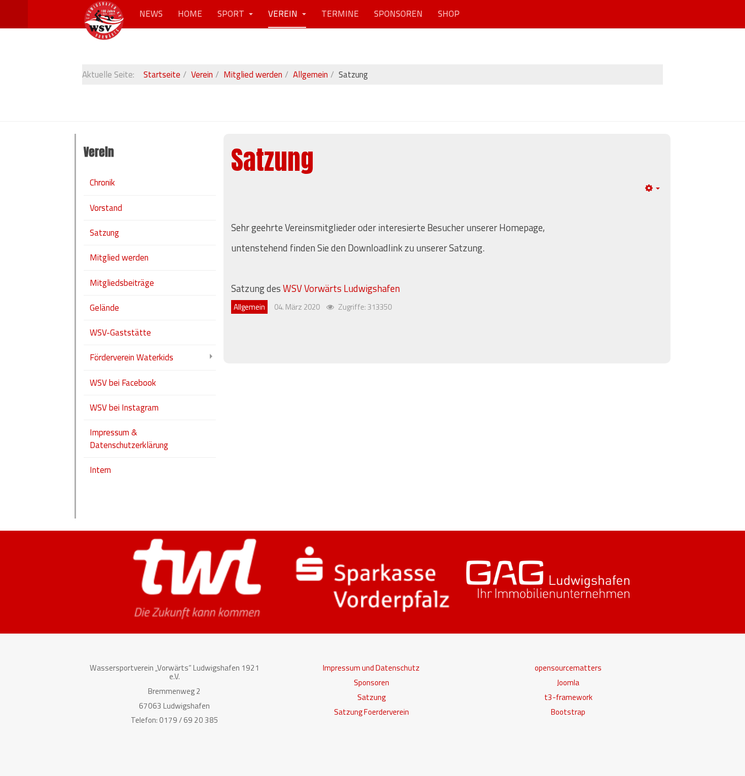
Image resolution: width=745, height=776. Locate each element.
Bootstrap (568, 712)
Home (190, 13)
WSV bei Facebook (123, 382)
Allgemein (310, 74)
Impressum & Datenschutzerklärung (129, 438)
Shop (449, 13)
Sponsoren (398, 13)
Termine (340, 13)
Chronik (102, 182)
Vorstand (106, 207)
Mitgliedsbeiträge (122, 282)
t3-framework (568, 697)
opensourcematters (568, 668)
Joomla (568, 682)
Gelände (104, 307)
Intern (100, 469)
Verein (284, 13)
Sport (231, 13)
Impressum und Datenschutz (371, 668)
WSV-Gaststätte (120, 332)
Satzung (272, 159)
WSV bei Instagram (124, 407)
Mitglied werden (253, 74)
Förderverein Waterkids (131, 357)
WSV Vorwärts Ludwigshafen (341, 288)
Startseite (161, 74)
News (151, 13)
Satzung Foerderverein (371, 712)
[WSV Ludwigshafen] (104, 14)
